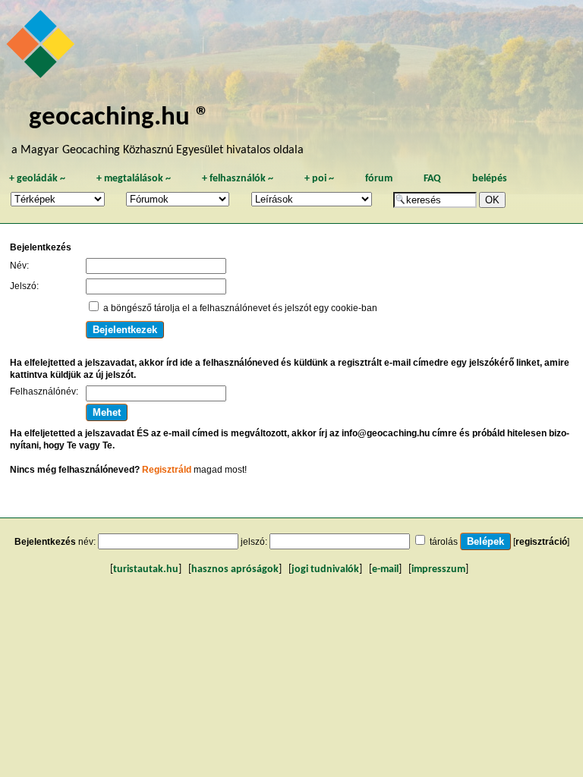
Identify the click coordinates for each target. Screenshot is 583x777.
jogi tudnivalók (325, 569)
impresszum (438, 569)
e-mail (385, 569)
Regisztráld (166, 469)
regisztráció (541, 541)
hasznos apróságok (235, 569)
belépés (489, 179)
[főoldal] (42, 47)
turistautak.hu (145, 569)
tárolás (444, 541)
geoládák (37, 179)
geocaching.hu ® (119, 118)
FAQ (432, 179)
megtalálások (133, 179)
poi (319, 179)
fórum (378, 179)
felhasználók (238, 179)
